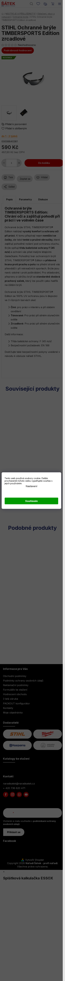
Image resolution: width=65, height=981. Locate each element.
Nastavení (31, 486)
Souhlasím (31, 500)
